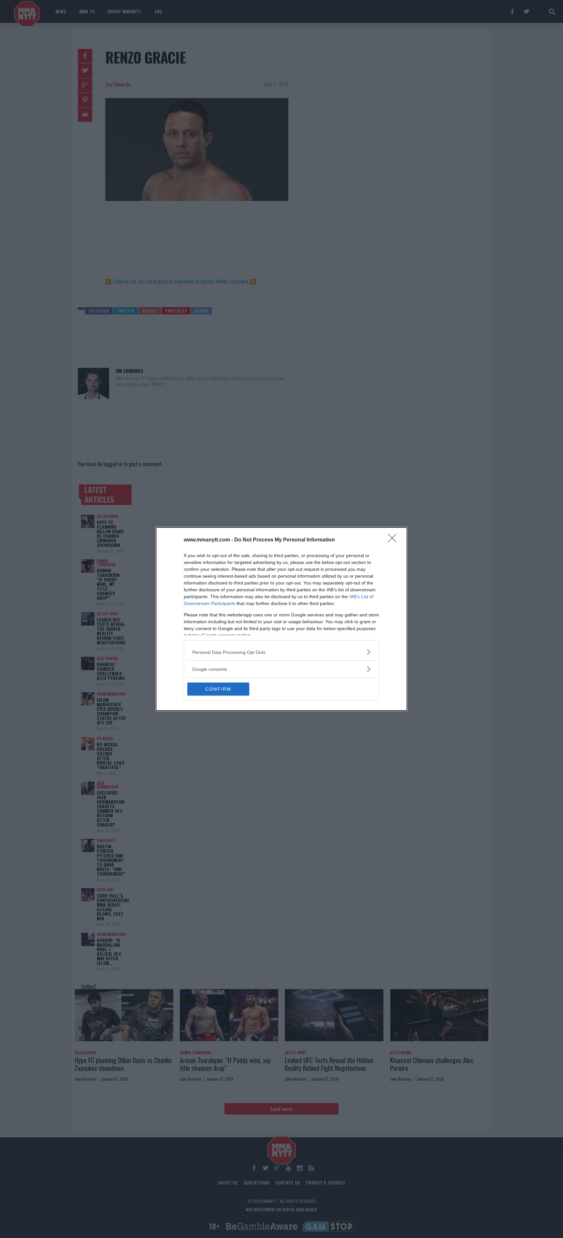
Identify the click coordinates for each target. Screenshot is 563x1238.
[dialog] (281, 619)
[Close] (394, 540)
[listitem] (281, 652)
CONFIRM (218, 689)
